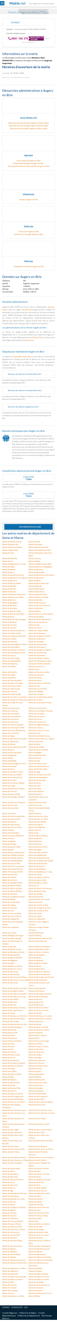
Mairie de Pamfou (35, 1043)
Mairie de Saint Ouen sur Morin (40, 1149)
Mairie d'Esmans (34, 758)
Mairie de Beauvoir (9, 580)
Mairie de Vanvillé (35, 1227)
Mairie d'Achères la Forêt (12, 541)
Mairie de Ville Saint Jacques (39, 1249)
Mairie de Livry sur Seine (11, 913)
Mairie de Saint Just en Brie (38, 1124)
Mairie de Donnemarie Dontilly (14, 747)
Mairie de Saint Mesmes (37, 1146)
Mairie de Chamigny (36, 641)
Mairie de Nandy (8, 1013)
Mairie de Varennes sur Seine (13, 1229)
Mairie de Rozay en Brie (11, 1088)
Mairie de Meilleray (35, 960)
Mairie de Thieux (8, 1204)
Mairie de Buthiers (9, 622)
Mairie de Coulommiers (37, 708)
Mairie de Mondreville (10, 974)
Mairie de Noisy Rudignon (12, 1027)
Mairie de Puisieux (9, 1071)
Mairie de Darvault (35, 741)
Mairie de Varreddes (36, 1229)
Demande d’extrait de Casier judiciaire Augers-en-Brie (28, 166)
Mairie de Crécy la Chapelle (12, 725)
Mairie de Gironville (9, 805)
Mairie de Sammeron (10, 1174)
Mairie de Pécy (8, 1049)
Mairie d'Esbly (7, 758)
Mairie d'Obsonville (9, 1032)
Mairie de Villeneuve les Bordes (40, 1260)
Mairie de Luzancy (9, 933)
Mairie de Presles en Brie (38, 1066)
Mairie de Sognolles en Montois (14, 1193)
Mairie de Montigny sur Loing (13, 996)
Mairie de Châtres (9, 666)
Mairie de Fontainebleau (38, 777)
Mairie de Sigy (7, 1190)
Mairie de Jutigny (35, 849)
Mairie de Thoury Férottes (38, 1207)
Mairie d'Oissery (8, 1035)
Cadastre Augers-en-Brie (28, 199)
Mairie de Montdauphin (37, 980)
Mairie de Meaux (35, 957)
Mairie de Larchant (9, 880)
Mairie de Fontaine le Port (12, 777)
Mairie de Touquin (9, 1213)
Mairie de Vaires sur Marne (38, 1224)
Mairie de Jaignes (8, 841)
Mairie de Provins (35, 1068)
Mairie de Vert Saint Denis (12, 1246)
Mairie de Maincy (35, 935)
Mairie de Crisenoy (35, 727)
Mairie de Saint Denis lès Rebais (40, 1102)
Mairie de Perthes (9, 1052)
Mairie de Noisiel (34, 1024)
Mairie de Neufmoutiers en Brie (14, 1024)
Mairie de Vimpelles (36, 1282)
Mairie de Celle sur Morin (38, 852)
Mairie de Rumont (9, 1091)
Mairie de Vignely (9, 1249)
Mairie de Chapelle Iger (37, 855)
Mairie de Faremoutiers (37, 763)
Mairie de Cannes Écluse (37, 622)
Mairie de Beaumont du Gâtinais (15, 578)
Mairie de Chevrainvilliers (12, 680)
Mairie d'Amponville (10, 544)
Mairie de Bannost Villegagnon (40, 567)
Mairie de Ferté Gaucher (37, 863)
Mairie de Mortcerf (35, 1002)
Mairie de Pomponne (36, 1060)
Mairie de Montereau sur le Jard (14, 988)
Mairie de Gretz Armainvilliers (13, 816)
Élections (5, 1318)
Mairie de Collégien (35, 691)
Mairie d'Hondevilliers (10, 833)
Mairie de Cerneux (9, 628)
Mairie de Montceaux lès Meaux (14, 977)
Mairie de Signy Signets (37, 1188)
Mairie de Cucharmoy (10, 733)
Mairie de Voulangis (10, 1290)
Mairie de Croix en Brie (11, 863)
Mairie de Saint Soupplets (12, 1163)
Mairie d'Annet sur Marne (12, 547)
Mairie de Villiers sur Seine (38, 1279)
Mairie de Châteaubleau (11, 661)
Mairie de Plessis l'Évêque (12, 891)
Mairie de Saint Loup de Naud (40, 1129)
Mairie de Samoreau (10, 1177)
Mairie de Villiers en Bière (38, 1274)
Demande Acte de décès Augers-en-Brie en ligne (28, 128)
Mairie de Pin (33, 885)
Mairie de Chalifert (9, 639)
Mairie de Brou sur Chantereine (40, 614)
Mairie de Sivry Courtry (37, 1190)
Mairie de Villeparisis (10, 1271)
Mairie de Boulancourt (37, 602)
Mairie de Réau (8, 1077)
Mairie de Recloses (9, 1079)
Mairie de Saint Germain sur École (41, 1113)
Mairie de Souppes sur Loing (13, 1199)
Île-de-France (27, 309)
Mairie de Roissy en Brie (37, 1082)
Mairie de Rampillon (36, 1074)
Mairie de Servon (9, 1188)
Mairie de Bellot (34, 580)
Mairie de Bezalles (9, 586)
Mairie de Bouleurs (9, 605)
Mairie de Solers (34, 1196)
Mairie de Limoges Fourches (39, 908)
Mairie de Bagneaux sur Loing (13, 564)
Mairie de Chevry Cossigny (12, 683)
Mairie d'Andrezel (35, 544)
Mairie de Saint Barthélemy (12, 1099)
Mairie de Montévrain (36, 988)
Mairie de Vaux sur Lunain (38, 1235)
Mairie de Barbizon (35, 569)
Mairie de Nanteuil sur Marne (39, 1018)
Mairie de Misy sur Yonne (12, 969)
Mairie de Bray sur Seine (11, 611)
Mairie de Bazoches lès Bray (13, 575)
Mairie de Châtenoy (10, 663)
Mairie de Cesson (35, 628)
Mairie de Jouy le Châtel (11, 847)
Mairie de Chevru (35, 680)
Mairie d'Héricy (8, 830)
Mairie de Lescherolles (11, 902)
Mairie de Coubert (35, 700)
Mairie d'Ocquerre (35, 1032)
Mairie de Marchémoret (37, 941)
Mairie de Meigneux (10, 960)
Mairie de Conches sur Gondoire (14, 697)
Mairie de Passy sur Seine (38, 1046)
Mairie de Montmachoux (38, 996)
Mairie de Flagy (34, 772)
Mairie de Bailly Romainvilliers (40, 564)
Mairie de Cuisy (34, 733)
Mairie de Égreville (9, 755)
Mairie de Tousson (9, 1215)
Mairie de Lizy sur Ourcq (11, 916)
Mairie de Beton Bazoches (38, 583)
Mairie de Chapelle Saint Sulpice (40, 860)
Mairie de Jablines (35, 838)
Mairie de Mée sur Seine (37, 883)
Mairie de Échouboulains (12, 752)
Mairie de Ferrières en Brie (12, 772)
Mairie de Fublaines (36, 791)
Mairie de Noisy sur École (38, 1027)
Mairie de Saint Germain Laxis (40, 1110)
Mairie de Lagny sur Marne (38, 877)
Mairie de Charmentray (37, 652)
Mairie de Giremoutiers (37, 802)
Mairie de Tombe (35, 874)
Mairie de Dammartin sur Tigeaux (41, 738)
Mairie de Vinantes (9, 1285)
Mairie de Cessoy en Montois (13, 630)
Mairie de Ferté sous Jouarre (13, 866)
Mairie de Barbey (9, 569)
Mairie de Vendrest (9, 1238)
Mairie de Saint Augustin (38, 1096)
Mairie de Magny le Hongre (12, 935)
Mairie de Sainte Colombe (38, 1168)
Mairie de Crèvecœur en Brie (13, 727)
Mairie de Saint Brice (36, 1099)
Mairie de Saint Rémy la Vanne (14, 1157)
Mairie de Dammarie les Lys (39, 736)
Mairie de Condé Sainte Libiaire (40, 697)
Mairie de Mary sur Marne (38, 952)
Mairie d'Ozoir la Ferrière (11, 1041)
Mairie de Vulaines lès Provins (40, 1293)
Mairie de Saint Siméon (37, 1160)
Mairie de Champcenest (37, 644)
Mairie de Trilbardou (10, 1218)
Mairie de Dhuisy (8, 744)
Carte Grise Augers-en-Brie (28, 231)
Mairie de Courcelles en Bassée (40, 711)
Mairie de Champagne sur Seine (14, 644)
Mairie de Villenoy (35, 1268)
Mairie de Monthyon (36, 991)
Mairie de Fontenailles (37, 780)
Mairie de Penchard (36, 1049)
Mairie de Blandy (35, 586)
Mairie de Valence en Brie (12, 1227)
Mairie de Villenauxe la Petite (39, 1257)
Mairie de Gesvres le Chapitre (13, 802)
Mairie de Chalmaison (36, 639)
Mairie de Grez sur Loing (37, 816)
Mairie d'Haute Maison (37, 869)
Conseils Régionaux (9, 1313)
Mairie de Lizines (34, 913)
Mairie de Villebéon (9, 1251)
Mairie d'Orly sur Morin (37, 1035)
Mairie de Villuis (8, 1282)
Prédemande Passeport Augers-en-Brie (28, 163)
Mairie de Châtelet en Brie (12, 883)
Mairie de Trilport (35, 1218)
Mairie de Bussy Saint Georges (14, 619)
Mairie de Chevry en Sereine (39, 683)
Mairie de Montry (35, 999)
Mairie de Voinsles (9, 1288)
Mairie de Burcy (8, 616)
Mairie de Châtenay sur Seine (39, 661)
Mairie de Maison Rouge (11, 938)
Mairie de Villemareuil (36, 1254)
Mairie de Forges (8, 786)
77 (17, 334)
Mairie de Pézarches (36, 1052)
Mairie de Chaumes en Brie (38, 672)
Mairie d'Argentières (10, 550)
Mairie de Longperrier (10, 919)
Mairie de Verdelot (35, 1238)
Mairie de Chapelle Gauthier (13, 855)
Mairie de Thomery (35, 1204)
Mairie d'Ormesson (9, 1038)
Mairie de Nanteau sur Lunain (40, 1016)
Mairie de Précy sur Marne (12, 1066)
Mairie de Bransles (35, 608)
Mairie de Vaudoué (9, 894)
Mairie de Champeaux (37, 647)
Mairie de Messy (34, 966)
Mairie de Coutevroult (37, 722)
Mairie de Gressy (34, 813)
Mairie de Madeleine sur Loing (40, 872)
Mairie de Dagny (8, 736)
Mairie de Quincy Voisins (11, 1074)
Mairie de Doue (8, 750)
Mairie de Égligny (35, 752)
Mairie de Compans (36, 694)
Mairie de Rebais (34, 1077)
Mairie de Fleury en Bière (12, 774)
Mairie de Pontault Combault (13, 1063)
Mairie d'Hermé (34, 830)
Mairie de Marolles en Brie (38, 949)
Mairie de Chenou (9, 677)
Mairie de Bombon (35, 600)
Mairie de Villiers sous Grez (38, 1276)
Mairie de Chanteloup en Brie (13, 652)
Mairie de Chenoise (35, 675)
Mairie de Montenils (10, 982)
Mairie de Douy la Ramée (38, 750)
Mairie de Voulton (35, 1290)
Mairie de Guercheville (37, 822)
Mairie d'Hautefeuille (36, 827)
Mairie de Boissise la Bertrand (13, 594)
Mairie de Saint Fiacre (36, 1105)
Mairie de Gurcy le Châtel (12, 827)
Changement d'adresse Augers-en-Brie (29, 266)
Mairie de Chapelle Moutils (38, 858)
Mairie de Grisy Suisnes (11, 819)
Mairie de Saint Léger (10, 1129)
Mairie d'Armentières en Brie (39, 550)
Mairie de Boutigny (9, 608)
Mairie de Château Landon (38, 658)
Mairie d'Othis (34, 1038)
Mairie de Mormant (9, 1002)
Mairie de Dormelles (36, 747)
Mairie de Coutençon (10, 722)
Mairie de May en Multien (12, 957)
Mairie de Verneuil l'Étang (12, 1240)
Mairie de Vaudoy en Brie (38, 1232)
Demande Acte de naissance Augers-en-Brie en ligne (28, 123)
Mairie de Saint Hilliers (37, 1118)
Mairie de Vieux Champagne (39, 1246)
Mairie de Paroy (8, 1046)
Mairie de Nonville (9, 1030)
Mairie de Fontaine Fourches (39, 774)
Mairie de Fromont (9, 791)
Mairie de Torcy (34, 1210)
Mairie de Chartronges (11, 658)
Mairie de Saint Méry (10, 1146)
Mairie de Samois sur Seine (38, 1174)
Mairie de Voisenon (36, 1288)
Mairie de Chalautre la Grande (14, 636)
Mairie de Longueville (36, 919)
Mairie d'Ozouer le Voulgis (38, 1041)
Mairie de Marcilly (9, 946)
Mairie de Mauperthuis (11, 955)
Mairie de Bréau (34, 611)
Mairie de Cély (34, 625)
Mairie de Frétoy (34, 788)
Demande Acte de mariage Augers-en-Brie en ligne (28, 126)
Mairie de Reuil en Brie (11, 1082)
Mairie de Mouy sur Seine (38, 1010)
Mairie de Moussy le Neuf (38, 1007)
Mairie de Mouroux (36, 1005)
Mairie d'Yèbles (34, 1296)
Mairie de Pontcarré (36, 1063)
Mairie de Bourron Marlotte (39, 605)
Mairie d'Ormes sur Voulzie (39, 899)
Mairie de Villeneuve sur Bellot (14, 1268)
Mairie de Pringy (8, 1068)
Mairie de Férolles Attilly (37, 769)
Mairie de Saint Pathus (11, 1152)
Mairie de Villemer (9, 1257)
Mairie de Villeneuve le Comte (13, 1260)
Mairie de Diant (34, 744)
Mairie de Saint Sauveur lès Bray (41, 1157)
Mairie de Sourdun (35, 1199)
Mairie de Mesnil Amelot (11, 885)
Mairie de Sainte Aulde (11, 1168)
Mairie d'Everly (34, 761)
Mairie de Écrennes (35, 896)
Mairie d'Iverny (8, 838)
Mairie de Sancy (34, 1177)
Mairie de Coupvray (10, 711)
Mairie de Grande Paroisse (12, 869)
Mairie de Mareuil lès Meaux (39, 946)
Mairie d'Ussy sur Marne (11, 1224)
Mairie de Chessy (35, 677)
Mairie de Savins (8, 1182)
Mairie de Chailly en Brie (11, 633)
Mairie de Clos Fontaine (37, 689)
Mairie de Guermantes (11, 824)
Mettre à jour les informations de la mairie (16, 77)
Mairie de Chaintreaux (37, 633)
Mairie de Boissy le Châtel (38, 597)
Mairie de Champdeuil (10, 647)
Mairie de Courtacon (36, 716)
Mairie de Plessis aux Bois (12, 888)
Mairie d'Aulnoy (34, 558)
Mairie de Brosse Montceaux (13, 852)
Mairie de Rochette (9, 874)
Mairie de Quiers (34, 1071)
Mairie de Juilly (8, 849)
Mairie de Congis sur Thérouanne (15, 700)
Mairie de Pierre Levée (11, 1055)
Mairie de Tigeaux (9, 1210)
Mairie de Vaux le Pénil (11, 1235)
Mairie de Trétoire (9, 877)
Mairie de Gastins (35, 794)
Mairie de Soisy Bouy (10, 1196)
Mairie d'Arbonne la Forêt (38, 547)
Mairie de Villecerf (35, 1251)
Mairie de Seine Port (36, 1182)
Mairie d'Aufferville (9, 558)
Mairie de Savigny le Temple (39, 1179)
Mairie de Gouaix (35, 805)
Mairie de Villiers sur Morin (12, 1279)
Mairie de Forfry (34, 783)
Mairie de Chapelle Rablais (12, 860)
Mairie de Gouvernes (10, 808)
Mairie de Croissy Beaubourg (13, 730)
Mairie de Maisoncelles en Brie (40, 938)
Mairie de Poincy (8, 1057)
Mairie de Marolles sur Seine (13, 952)
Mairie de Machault (36, 933)
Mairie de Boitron (9, 600)
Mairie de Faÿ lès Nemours (38, 766)
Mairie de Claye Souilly (11, 689)
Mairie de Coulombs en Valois (40, 702)
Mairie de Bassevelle (36, 572)
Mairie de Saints (8, 1171)
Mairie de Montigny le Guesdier (14, 994)
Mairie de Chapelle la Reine (12, 858)
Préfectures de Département (28, 1315)
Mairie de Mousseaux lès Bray (14, 1007)
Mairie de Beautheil (36, 578)
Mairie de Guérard (9, 822)
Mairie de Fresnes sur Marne (13, 788)
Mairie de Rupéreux (36, 1091)
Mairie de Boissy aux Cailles (13, 597)
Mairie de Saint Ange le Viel (12, 1096)
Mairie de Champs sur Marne (13, 650)
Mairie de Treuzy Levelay (38, 1215)
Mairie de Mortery (9, 1005)
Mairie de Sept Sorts (10, 1185)
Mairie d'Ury (33, 1221)
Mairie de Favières (9, 766)
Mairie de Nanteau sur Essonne (14, 1016)
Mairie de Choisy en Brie (11, 686)
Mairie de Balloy (8, 567)
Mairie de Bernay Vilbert (11, 583)
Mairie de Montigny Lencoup (39, 994)
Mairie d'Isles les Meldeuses (13, 835)
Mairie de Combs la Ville (11, 694)
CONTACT (6, 1307)
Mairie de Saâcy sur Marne (12, 1093)
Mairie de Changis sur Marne (39, 650)
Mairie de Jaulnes (35, 841)
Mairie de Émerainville (37, 755)
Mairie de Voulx (8, 1293)
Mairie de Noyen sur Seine (38, 1030)
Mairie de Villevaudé (10, 1274)
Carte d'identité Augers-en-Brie (28, 160)
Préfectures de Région (27, 1313)
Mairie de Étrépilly (9, 761)
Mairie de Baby (34, 561)
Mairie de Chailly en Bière (38, 630)
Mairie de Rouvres (35, 1085)
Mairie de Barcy (8, 572)
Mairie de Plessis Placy (37, 891)
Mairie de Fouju (34, 786)
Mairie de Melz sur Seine (37, 963)
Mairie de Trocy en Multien (12, 1221)
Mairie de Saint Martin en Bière (40, 1140)
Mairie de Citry (34, 686)
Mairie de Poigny (35, 1055)
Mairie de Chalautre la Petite (39, 636)
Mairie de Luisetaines (10, 927)
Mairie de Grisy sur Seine (38, 819)
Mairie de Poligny (35, 1057)
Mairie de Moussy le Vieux (12, 1010)
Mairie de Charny (9, 655)
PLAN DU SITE (17, 1307)
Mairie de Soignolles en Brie (39, 1193)
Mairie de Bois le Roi (36, 589)
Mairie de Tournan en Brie (38, 1213)
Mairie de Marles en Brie (11, 949)
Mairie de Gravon (9, 813)
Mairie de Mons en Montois (39, 974)
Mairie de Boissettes (36, 591)
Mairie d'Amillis (34, 541)
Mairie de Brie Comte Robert (13, 614)
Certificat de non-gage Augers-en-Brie (28, 234)
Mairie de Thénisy (35, 1202)
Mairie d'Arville (8, 553)
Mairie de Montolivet (10, 999)
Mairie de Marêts (9, 899)
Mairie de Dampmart (10, 741)
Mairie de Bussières (36, 616)
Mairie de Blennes (9, 589)
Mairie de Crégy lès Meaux (38, 725)
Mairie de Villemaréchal (11, 1254)
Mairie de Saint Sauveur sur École (15, 1160)
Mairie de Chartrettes (36, 655)
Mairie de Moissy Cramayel (39, 971)
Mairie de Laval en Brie (37, 880)
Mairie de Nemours (36, 1021)
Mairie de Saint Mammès (12, 1132)
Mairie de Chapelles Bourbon (13, 896)
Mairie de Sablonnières (37, 1093)
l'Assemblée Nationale (21, 356)
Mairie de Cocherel (9, 691)
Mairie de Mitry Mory (36, 969)
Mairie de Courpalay (36, 713)
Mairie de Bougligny (10, 602)
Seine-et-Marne (38, 337)
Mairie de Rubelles (35, 1088)
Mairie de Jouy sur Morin (38, 847)
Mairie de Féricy (8, 769)
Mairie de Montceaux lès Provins (41, 977)
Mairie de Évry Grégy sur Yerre (14, 763)
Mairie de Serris (34, 1185)
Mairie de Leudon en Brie (38, 905)
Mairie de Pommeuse (10, 1060)
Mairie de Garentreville (11, 794)
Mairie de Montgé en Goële (12, 991)
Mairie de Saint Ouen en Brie (13, 1149)
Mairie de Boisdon (9, 591)
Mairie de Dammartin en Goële (14, 738)
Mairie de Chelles (9, 675)
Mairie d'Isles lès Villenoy (38, 835)
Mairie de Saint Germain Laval (14, 1110)
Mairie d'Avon (7, 561)
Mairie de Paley (8, 1043)
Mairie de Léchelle (35, 894)
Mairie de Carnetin (9, 625)
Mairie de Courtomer (10, 719)
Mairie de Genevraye (36, 866)
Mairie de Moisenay (10, 971)
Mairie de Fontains (9, 780)
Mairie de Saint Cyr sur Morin (13, 1102)
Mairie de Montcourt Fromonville (15, 980)
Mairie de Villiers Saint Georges (14, 1276)
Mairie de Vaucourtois (10, 1232)
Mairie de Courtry (35, 719)
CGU (26, 1307)
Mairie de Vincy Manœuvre (39, 1285)
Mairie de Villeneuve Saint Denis (14, 1263)
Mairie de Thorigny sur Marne (13, 1207)
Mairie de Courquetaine (11, 716)
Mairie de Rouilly (8, 1085)
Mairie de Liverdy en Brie (38, 910)
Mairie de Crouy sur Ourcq (38, 730)
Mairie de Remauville (36, 1079)
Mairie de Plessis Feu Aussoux (40, 888)
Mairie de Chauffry (9, 672)
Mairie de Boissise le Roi (37, 594)
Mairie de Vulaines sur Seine (13, 1296)
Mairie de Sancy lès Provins (12, 1179)
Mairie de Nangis (35, 1013)
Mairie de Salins (34, 1171)
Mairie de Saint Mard (36, 1132)
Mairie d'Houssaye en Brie (12, 872)
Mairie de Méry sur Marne (12, 966)
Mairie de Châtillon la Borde (39, 663)
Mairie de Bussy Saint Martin (39, 619)
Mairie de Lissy (8, 910)
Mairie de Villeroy (35, 1271)
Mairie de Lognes (35, 916)
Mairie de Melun (8, 963)
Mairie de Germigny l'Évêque (13, 797)
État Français (47, 1315)
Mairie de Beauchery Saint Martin (41, 575)
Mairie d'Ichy (33, 833)
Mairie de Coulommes (10, 708)
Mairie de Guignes (35, 824)
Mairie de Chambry (9, 641)
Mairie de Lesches (35, 902)
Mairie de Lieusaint (9, 908)
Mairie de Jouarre (35, 844)
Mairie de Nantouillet (10, 1021)
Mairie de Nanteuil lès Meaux (13, 1018)
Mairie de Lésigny (9, 905)
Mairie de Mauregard (36, 955)
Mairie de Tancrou (9, 1202)
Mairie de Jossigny (9, 844)
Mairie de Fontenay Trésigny (13, 783)
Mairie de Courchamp (10, 713)
